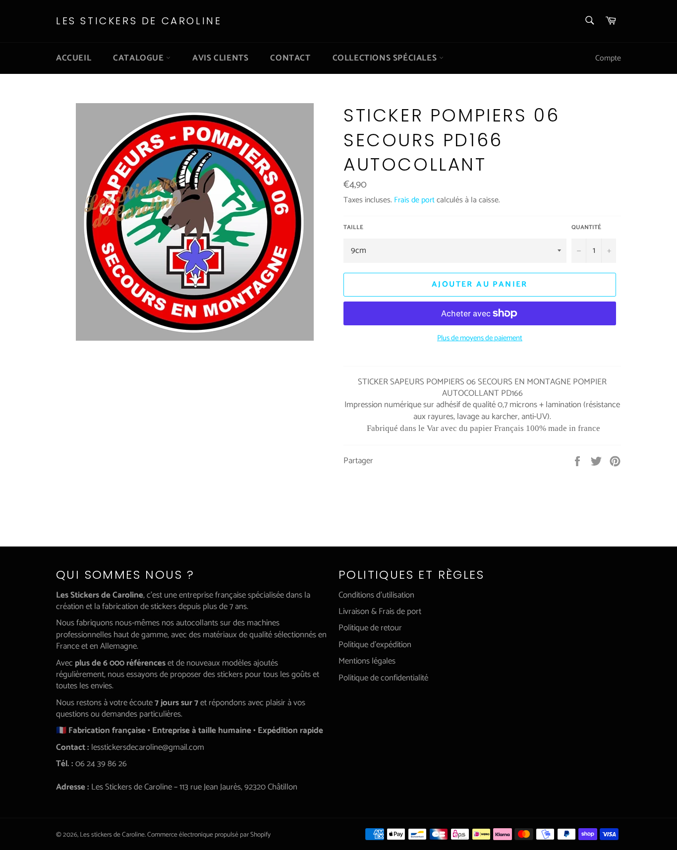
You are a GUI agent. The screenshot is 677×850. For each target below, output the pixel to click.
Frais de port (414, 200)
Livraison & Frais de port (379, 611)
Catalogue (139, 58)
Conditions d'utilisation (376, 595)
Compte (608, 58)
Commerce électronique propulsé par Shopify (209, 834)
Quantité (586, 228)
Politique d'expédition (374, 645)
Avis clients (220, 58)
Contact (290, 58)
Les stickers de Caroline (139, 21)
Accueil (73, 58)
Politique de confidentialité (383, 678)
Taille (353, 228)
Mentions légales (366, 661)
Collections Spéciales (386, 58)
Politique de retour (370, 628)
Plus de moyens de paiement (479, 338)
